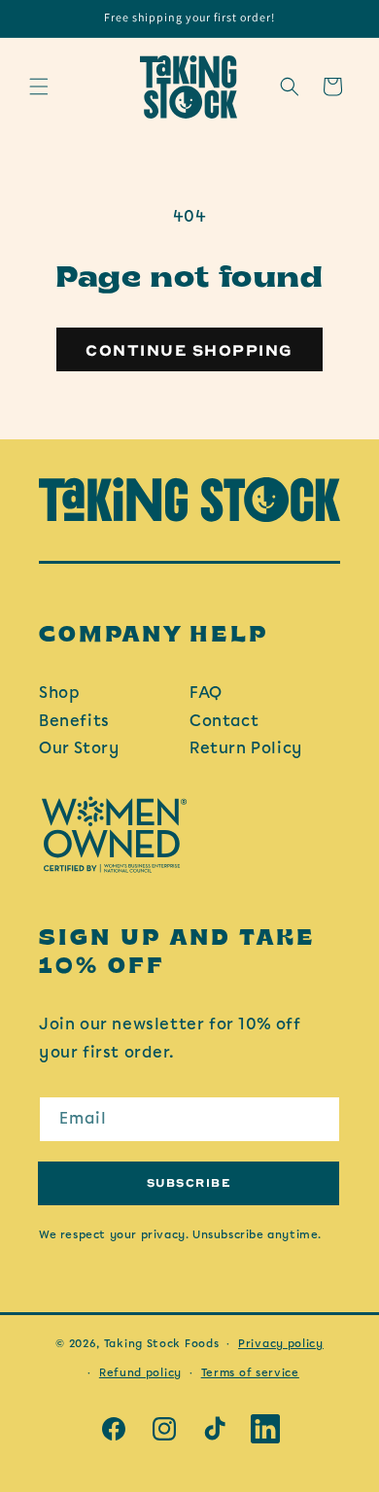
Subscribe (189, 1182)
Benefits (74, 720)
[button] (38, 86)
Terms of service (250, 1373)
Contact (224, 720)
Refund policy (140, 1373)
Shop (59, 692)
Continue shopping (189, 350)
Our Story (79, 748)
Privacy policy (281, 1343)
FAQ (206, 692)
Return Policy (246, 748)
